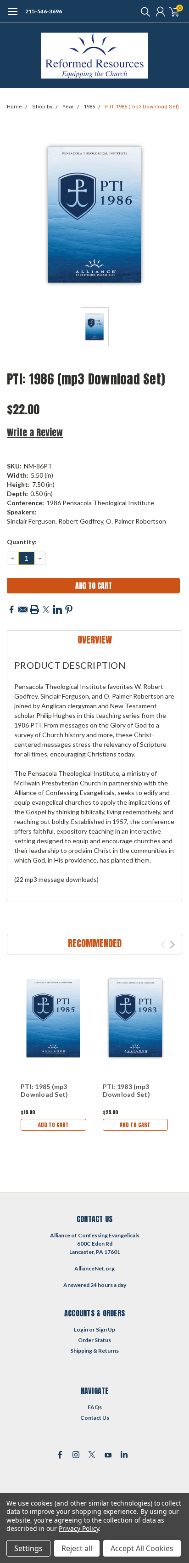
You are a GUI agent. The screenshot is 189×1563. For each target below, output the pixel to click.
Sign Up (105, 1329)
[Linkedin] (57, 609)
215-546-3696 (43, 11)
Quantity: (22, 542)
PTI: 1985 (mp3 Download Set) (44, 1091)
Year (68, 107)
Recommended (95, 943)
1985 (89, 107)
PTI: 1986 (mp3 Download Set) (142, 107)
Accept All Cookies (142, 1548)
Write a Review (35, 432)
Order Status (94, 1340)
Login (81, 1329)
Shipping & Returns (94, 1350)
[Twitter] (45, 609)
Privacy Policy (79, 1528)
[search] (143, 11)
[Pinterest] (68, 609)
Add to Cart (53, 1125)
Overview (95, 639)
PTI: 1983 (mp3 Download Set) (126, 1091)
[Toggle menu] (12, 16)
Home (14, 107)
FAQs (95, 1407)
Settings (28, 1548)
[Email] (23, 609)
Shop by (42, 107)
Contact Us (94, 1417)
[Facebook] (11, 609)
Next (172, 944)
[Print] (34, 609)
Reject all (76, 1548)
